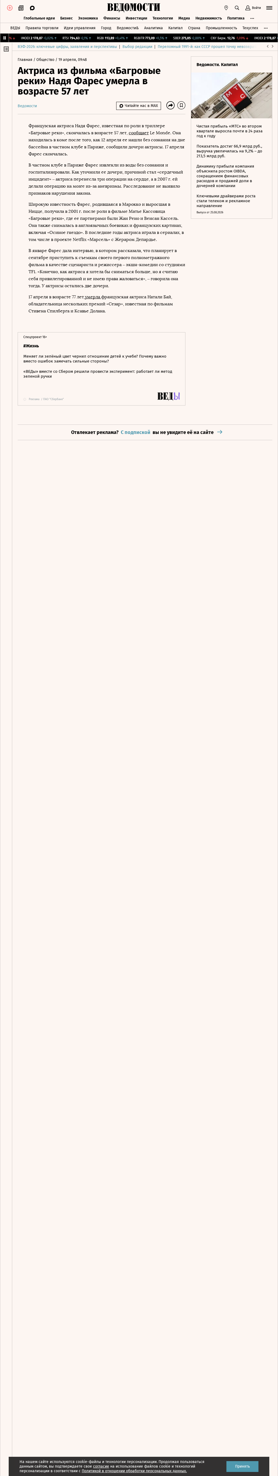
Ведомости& (128, 28)
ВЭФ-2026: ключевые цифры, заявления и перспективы (67, 46)
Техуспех (250, 28)
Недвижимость (208, 18)
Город (106, 28)
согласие (101, 1466)
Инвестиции (136, 18)
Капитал (175, 28)
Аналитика (153, 28)
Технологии (163, 18)
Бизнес (66, 18)
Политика (236, 18)
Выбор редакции (137, 46)
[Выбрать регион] (226, 8)
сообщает (139, 132)
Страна (194, 28)
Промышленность (221, 28)
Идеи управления (80, 28)
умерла (92, 296)
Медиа (184, 18)
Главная (25, 59)
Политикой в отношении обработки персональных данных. (134, 1471)
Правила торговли (42, 28)
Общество (45, 59)
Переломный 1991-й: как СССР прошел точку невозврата (208, 46)
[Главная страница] (133, 8)
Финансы (111, 18)
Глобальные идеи (39, 18)
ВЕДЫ (15, 28)
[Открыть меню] (269, 8)
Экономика (88, 18)
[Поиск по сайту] (237, 8)
